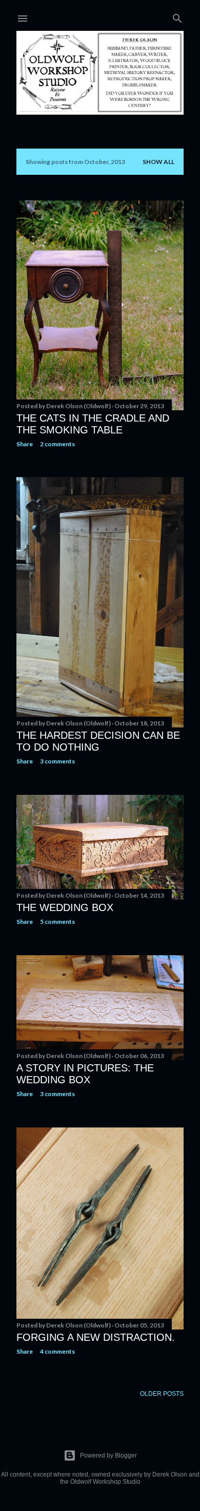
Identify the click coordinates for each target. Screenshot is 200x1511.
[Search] (177, 16)
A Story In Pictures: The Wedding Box (85, 1073)
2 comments (57, 444)
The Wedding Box (64, 907)
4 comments (57, 1351)
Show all (158, 162)
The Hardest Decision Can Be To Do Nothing (98, 741)
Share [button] (24, 444)
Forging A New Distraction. (95, 1337)
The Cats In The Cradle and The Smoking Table (92, 423)
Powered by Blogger (108, 1455)
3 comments (57, 761)
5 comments (57, 921)
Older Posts (162, 1393)
